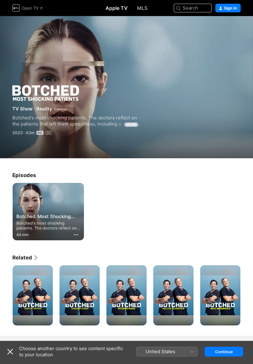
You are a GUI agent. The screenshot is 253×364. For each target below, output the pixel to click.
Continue (224, 351)
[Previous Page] (6, 295)
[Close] (10, 351)
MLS (142, 8)
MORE (131, 124)
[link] (25, 257)
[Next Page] (247, 295)
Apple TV (117, 8)
